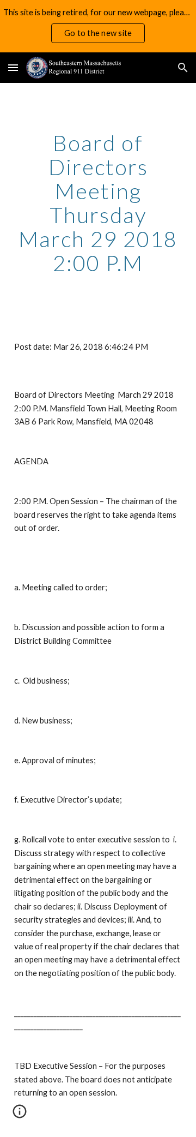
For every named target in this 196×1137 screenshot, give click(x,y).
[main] (98, 203)
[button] (13, 67)
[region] (98, 26)
